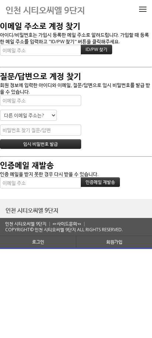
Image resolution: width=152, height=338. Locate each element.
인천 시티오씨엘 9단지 (32, 210)
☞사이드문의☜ (67, 224)
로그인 (38, 242)
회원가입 (114, 242)
